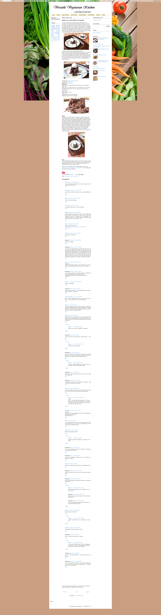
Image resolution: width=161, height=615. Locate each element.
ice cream (53, 39)
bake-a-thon (67, 176)
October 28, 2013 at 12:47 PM (78, 494)
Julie (66, 223)
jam (54, 41)
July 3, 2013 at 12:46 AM (71, 463)
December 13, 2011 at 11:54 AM (75, 212)
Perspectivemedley (68, 296)
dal (59, 40)
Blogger (90, 606)
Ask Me (103, 14)
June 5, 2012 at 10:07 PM (78, 344)
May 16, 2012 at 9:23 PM (77, 296)
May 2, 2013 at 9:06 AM (71, 420)
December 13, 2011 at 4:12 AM (72, 205)
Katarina (66, 198)
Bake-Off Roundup (82, 14)
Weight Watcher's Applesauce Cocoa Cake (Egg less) (103, 61)
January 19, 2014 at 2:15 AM (78, 518)
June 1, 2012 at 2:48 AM (72, 315)
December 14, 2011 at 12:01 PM (74, 233)
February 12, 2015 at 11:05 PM (74, 527)
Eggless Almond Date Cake (73, 80)
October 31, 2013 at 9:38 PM (78, 500)
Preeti (66, 182)
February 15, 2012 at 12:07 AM (75, 247)
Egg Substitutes (96, 66)
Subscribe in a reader (97, 20)
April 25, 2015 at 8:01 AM (77, 542)
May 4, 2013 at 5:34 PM (73, 430)
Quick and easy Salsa (102, 76)
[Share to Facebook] (81, 174)
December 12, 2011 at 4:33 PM (73, 182)
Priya (69, 167)
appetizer (58, 32)
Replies (67, 324)
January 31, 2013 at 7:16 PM (75, 410)
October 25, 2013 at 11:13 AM (78, 487)
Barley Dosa (70, 81)
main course (55, 30)
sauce (59, 39)
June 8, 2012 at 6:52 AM (77, 362)
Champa (66, 262)
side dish (57, 29)
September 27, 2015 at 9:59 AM (76, 561)
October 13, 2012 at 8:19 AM (73, 388)
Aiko (66, 420)
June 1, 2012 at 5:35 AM (77, 326)
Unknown (67, 430)
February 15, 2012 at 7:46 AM (75, 262)
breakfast (58, 27)
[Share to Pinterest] (83, 174)
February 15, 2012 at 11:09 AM (75, 271)
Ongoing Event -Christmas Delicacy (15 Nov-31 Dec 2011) (75, 226)
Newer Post (65, 591)
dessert (77, 176)
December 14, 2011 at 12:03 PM (75, 240)
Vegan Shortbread (101, 70)
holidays (55, 40)
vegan (53, 25)
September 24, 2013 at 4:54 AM (76, 470)
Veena (66, 167)
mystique (67, 527)
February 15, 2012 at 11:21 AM (75, 281)
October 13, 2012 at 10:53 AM (78, 397)
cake (74, 176)
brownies (71, 176)
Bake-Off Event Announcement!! (99, 68)
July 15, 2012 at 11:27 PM (75, 380)
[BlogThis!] (79, 174)
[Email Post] (76, 174)
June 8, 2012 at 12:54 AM (74, 352)
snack (58, 34)
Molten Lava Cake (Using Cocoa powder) (102, 39)
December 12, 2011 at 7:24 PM (75, 190)
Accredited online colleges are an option (77, 167)
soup (52, 40)
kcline (82, 606)
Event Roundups (91, 14)
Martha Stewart (70, 83)
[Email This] (78, 174)
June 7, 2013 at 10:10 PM (74, 447)
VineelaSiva (67, 190)
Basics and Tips (74, 14)
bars (52, 38)
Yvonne (66, 388)
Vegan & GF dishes (65, 14)
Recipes (58, 14)
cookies (53, 32)
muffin (52, 34)
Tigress (66, 315)
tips (52, 28)
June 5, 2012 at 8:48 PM (74, 335)
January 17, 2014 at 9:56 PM (74, 510)
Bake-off (55, 28)
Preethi (63, 167)
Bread (58, 25)
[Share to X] (80, 174)
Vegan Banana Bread (102, 54)
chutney (55, 38)
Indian (53, 27)
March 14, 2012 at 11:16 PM (75, 288)
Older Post (88, 591)
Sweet (52, 35)
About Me (98, 14)
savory (58, 38)
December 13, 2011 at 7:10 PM (72, 223)
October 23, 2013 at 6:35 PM (75, 478)
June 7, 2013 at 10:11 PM (74, 455)
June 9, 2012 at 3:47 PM (74, 372)
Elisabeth (67, 212)
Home (53, 14)
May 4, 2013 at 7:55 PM (77, 437)
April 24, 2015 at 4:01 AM (74, 534)
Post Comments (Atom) (79, 595)
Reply (66, 186)
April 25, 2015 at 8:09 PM (74, 553)
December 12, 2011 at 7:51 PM (74, 198)
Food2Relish (67, 410)
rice (52, 33)
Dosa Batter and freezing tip (98, 44)
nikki (66, 463)
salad (56, 36)
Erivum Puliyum (68, 227)
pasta (56, 39)
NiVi (66, 205)
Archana (66, 233)
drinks (59, 36)
